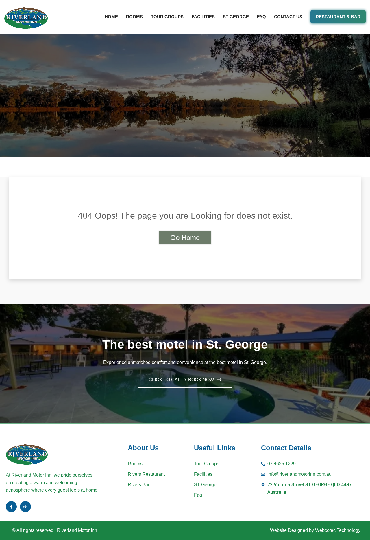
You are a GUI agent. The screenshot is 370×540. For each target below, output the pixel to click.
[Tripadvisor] (25, 506)
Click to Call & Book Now (182, 379)
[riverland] (26, 18)
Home (111, 16)
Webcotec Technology (337, 530)
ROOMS (134, 16)
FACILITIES (203, 16)
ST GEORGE (236, 16)
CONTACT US (288, 16)
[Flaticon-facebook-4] (11, 506)
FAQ (261, 16)
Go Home (185, 237)
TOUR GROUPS (167, 16)
